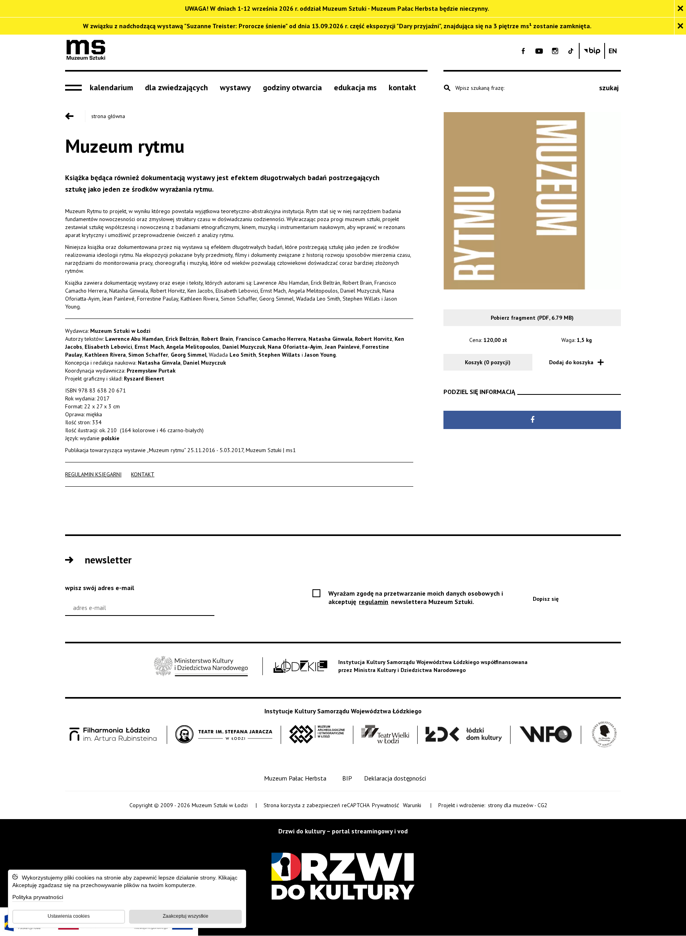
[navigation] (75, 87)
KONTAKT (142, 474)
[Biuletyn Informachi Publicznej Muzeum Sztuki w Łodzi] (592, 51)
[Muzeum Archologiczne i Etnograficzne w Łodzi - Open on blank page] (317, 734)
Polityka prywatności (37, 897)
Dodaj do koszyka (571, 362)
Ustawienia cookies (69, 916)
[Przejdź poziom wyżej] (75, 116)
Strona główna (108, 116)
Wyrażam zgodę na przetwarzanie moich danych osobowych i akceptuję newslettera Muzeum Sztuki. (415, 597)
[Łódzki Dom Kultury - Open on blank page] (464, 734)
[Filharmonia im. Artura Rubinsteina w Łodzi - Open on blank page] (113, 734)
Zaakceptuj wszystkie (185, 916)
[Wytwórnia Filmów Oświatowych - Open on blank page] (545, 734)
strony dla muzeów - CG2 (518, 805)
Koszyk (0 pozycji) (488, 362)
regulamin (374, 602)
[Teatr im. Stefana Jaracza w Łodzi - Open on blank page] (224, 734)
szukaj (609, 87)
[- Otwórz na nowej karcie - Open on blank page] (523, 51)
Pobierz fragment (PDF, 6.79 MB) (532, 317)
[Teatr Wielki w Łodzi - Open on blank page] (385, 734)
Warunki (412, 805)
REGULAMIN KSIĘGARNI (93, 474)
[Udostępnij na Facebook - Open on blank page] (532, 420)
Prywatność (385, 805)
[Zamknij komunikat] (680, 8)
